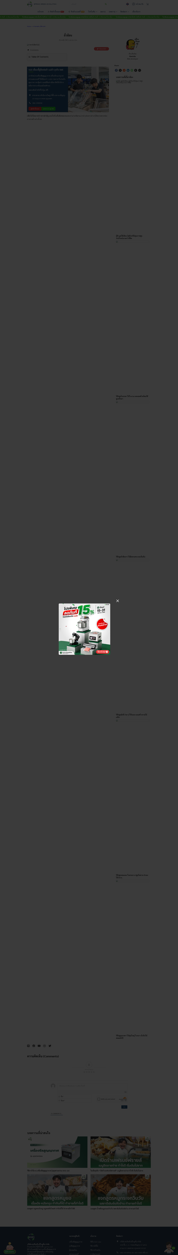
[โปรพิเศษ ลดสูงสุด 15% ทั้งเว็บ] (84, 604)
